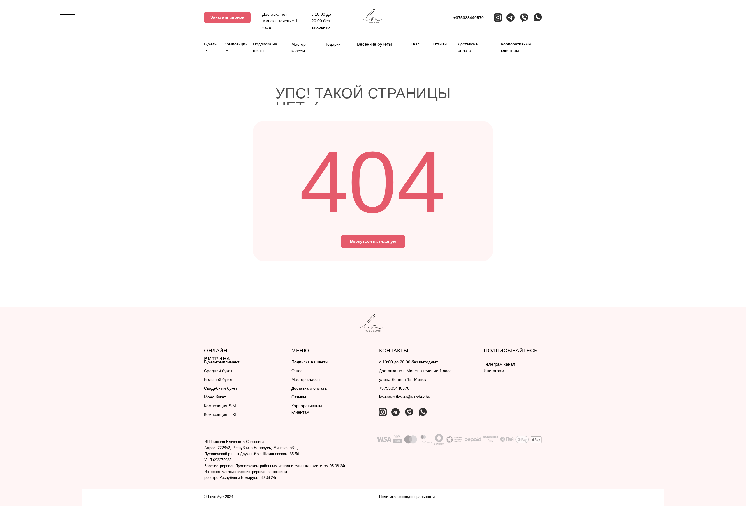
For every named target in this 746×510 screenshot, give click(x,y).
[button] (227, 17)
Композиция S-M (220, 405)
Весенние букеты (374, 44)
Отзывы (440, 44)
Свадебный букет (220, 388)
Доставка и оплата (309, 388)
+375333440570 (468, 17)
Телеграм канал (499, 364)
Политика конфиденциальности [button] (407, 497)
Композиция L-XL (220, 414)
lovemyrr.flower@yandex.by (404, 397)
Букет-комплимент (221, 362)
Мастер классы (305, 379)
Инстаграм (494, 370)
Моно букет (215, 397)
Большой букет (218, 379)
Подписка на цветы (309, 362)
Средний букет (218, 370)
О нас (414, 44)
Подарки (332, 44)
